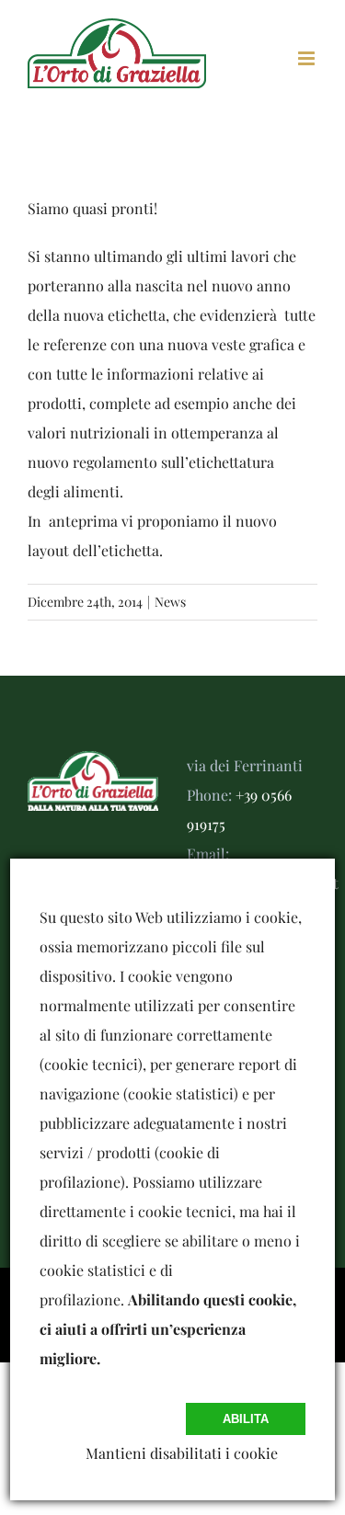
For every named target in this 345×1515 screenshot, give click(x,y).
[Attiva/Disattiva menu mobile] (307, 58)
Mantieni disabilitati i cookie (182, 1453)
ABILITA (246, 1419)
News (170, 601)
